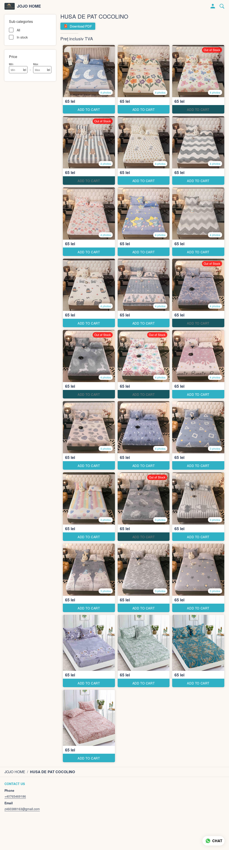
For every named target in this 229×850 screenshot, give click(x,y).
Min (11, 64)
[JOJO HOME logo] (9, 6)
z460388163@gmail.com (22, 809)
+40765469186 (15, 796)
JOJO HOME (29, 6)
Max (35, 64)
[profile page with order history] (212, 6)
